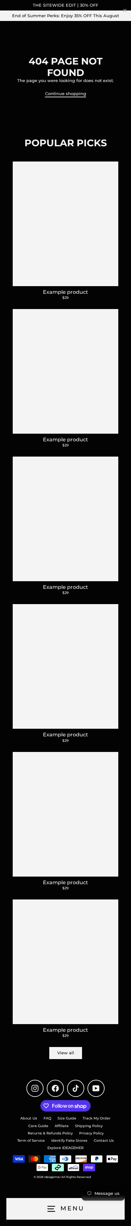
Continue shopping (65, 93)
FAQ (47, 1118)
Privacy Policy (91, 1133)
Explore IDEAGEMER (65, 1148)
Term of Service (31, 1140)
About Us (28, 1118)
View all (65, 1052)
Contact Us (104, 1140)
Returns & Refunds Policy (50, 1133)
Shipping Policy (89, 1126)
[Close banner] (125, 10)
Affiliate (62, 1126)
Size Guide (67, 1118)
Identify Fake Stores (69, 1140)
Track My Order (97, 1118)
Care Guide (38, 1126)
